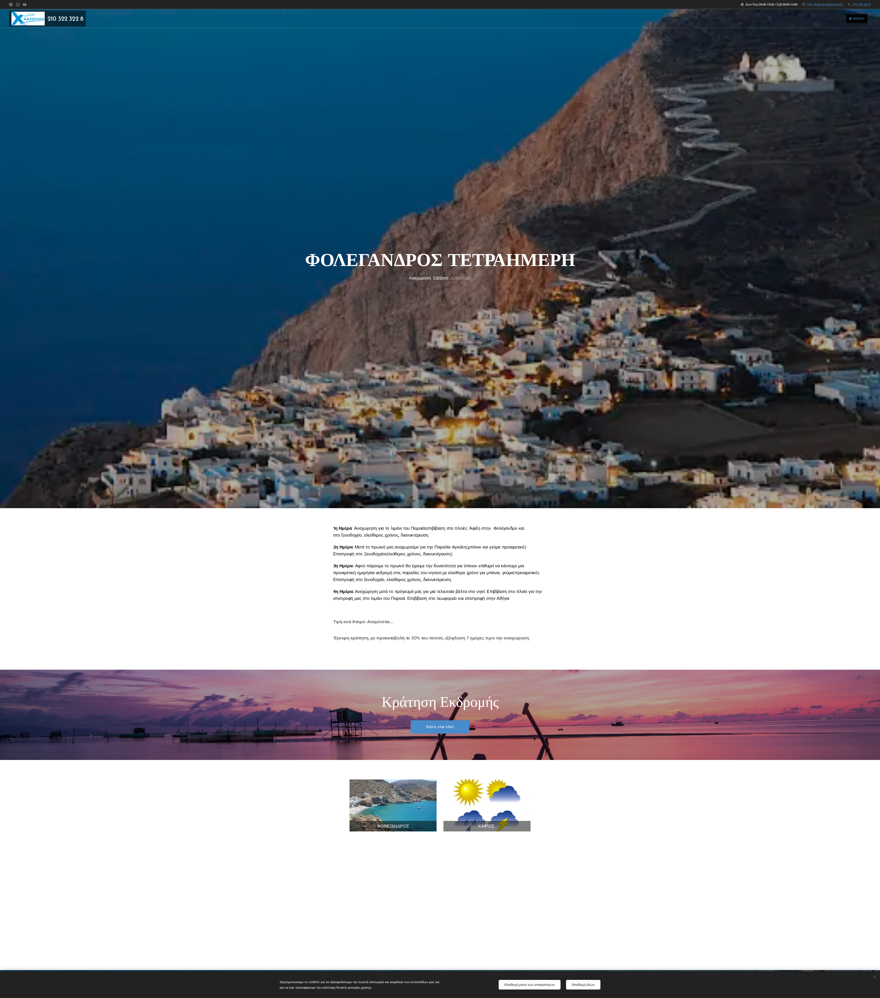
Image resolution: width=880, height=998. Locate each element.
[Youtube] (25, 4)
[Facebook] (11, 4)
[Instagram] (18, 4)
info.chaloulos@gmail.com (825, 4)
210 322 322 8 (862, 4)
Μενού (859, 18)
